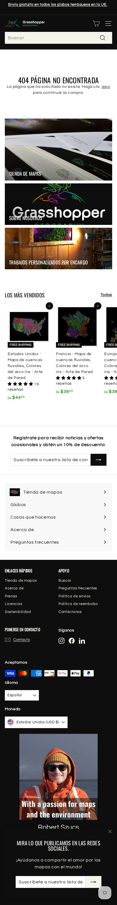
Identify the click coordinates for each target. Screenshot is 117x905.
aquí (106, 87)
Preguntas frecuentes (77, 588)
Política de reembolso (78, 604)
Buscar (64, 581)
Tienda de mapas (21, 581)
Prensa (11, 596)
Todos (106, 295)
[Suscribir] (93, 882)
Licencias (13, 604)
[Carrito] (96, 23)
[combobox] (58, 38)
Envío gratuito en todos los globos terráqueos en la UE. (58, 5)
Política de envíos (74, 596)
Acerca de (14, 588)
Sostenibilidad (18, 612)
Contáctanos (70, 612)
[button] (21, 384)
